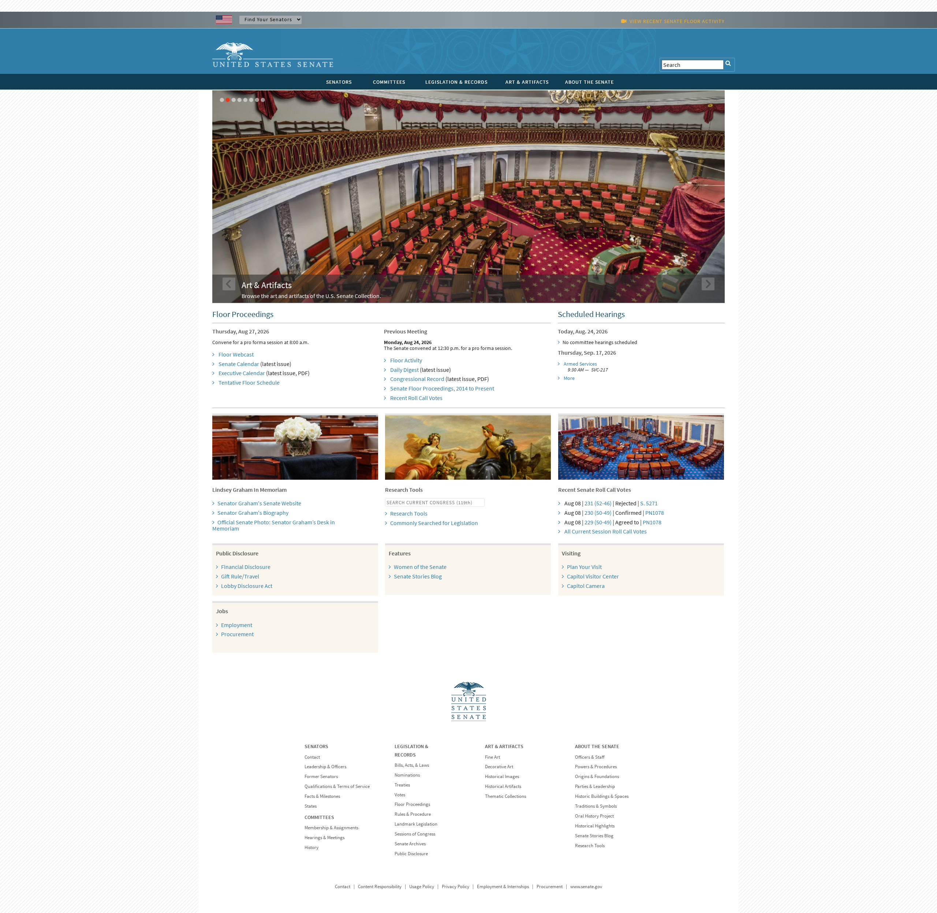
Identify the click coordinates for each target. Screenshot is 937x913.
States (311, 806)
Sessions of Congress (415, 834)
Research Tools (409, 513)
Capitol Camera (586, 585)
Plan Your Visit (584, 566)
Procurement (237, 634)
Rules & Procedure (413, 814)
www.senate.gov (586, 886)
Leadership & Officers (325, 766)
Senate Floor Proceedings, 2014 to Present (442, 388)
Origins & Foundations (597, 776)
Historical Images (502, 776)
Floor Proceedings (412, 804)
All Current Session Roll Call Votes (605, 531)
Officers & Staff (589, 757)
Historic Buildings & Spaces (601, 796)
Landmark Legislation (416, 824)
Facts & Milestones (322, 796)
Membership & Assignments (331, 828)
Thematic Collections (505, 796)
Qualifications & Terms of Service (337, 786)
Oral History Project (594, 816)
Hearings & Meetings (324, 837)
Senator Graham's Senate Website (259, 503)
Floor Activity (406, 360)
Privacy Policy (455, 886)
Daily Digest (404, 369)
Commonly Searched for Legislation (434, 523)
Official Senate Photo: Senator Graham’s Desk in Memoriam (273, 525)
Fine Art (492, 757)
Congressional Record (417, 378)
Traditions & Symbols (596, 806)
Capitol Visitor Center (593, 576)
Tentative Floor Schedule (249, 382)
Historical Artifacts (503, 786)
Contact (312, 757)
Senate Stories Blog (418, 576)
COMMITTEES (389, 82)
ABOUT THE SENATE (589, 82)
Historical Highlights (595, 826)
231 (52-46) (598, 503)
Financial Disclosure (245, 566)
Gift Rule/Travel (240, 576)
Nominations (407, 775)
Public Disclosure (411, 853)
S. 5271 (649, 503)
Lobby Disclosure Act (246, 585)
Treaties (402, 785)
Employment (236, 625)
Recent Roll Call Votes (416, 397)
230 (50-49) (598, 512)
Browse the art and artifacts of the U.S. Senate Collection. (311, 295)
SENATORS (339, 82)
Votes (400, 795)
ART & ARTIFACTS (527, 82)
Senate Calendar (239, 363)
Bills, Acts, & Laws (412, 765)
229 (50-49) (598, 522)
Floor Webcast (236, 354)
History (311, 847)
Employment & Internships (503, 886)
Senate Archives (410, 844)
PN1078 (654, 512)
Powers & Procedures (596, 766)
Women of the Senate (420, 566)
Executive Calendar (242, 373)
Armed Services (580, 364)
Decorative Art (499, 766)
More (569, 378)
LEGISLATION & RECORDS (456, 82)
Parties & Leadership (595, 786)
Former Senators (321, 776)
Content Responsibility (380, 886)
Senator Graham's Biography (252, 512)
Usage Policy (421, 886)
